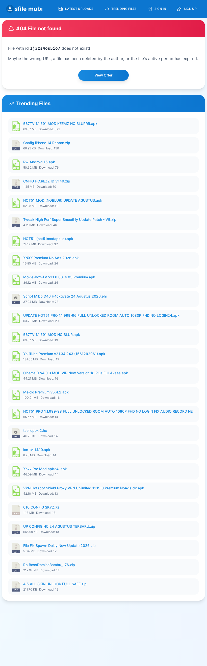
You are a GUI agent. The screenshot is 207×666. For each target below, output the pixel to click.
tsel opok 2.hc (35, 430)
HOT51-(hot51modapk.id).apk (48, 238)
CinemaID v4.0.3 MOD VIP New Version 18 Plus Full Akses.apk (75, 373)
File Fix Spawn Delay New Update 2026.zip (59, 545)
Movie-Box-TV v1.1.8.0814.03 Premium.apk (59, 277)
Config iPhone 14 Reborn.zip (46, 143)
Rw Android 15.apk (39, 162)
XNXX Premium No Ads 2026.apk (51, 258)
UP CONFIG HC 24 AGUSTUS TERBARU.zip (59, 526)
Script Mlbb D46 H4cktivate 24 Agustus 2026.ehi (65, 296)
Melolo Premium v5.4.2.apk (46, 392)
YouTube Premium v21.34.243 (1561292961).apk (64, 354)
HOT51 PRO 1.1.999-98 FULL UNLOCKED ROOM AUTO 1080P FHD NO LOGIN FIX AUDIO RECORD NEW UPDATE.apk (109, 411)
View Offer (103, 75)
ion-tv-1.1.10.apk (36, 449)
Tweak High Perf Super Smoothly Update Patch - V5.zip (69, 219)
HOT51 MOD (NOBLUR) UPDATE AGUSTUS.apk (62, 200)
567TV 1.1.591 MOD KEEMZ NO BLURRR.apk (60, 123)
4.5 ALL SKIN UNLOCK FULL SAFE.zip (55, 584)
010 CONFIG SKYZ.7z (41, 507)
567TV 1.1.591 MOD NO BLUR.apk (51, 334)
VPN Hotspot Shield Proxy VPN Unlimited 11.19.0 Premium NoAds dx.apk (83, 488)
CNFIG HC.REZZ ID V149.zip (46, 181)
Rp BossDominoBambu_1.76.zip (49, 565)
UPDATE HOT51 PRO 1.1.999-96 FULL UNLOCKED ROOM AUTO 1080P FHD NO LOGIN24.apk (101, 315)
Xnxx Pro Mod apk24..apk (45, 469)
